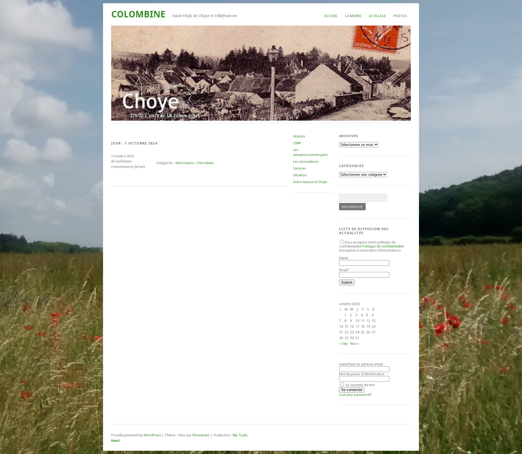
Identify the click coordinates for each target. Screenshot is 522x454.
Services (299, 168)
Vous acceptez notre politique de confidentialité (371, 244)
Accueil (331, 16)
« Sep (343, 344)
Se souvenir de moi (359, 385)
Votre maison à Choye (310, 182)
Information (184, 163)
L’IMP (297, 143)
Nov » (354, 344)
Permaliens (205, 163)
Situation (300, 175)
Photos (400, 16)
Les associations (305, 161)
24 (357, 332)
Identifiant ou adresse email (361, 364)
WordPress (152, 435)
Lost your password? (355, 395)
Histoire (299, 136)
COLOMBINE (138, 14)
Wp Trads (239, 435)
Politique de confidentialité (383, 246)
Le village (377, 16)
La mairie (353, 16)
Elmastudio (201, 435)
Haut (115, 441)
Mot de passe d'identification (361, 374)
